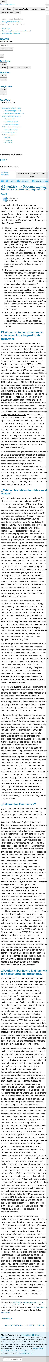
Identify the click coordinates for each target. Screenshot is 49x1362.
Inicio (11, 181)
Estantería (24, 181)
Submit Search (6, 49)
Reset (3, 64)
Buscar (5, 1359)
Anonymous (5, 1312)
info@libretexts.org (26, 1353)
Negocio (38, 181)
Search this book (6, 41)
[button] (8, 140)
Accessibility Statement (24, 1351)
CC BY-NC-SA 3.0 (40, 1307)
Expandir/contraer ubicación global (46, 180)
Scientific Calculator (12, 124)
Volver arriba (5, 1319)
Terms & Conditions (8, 1351)
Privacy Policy (38, 1348)
